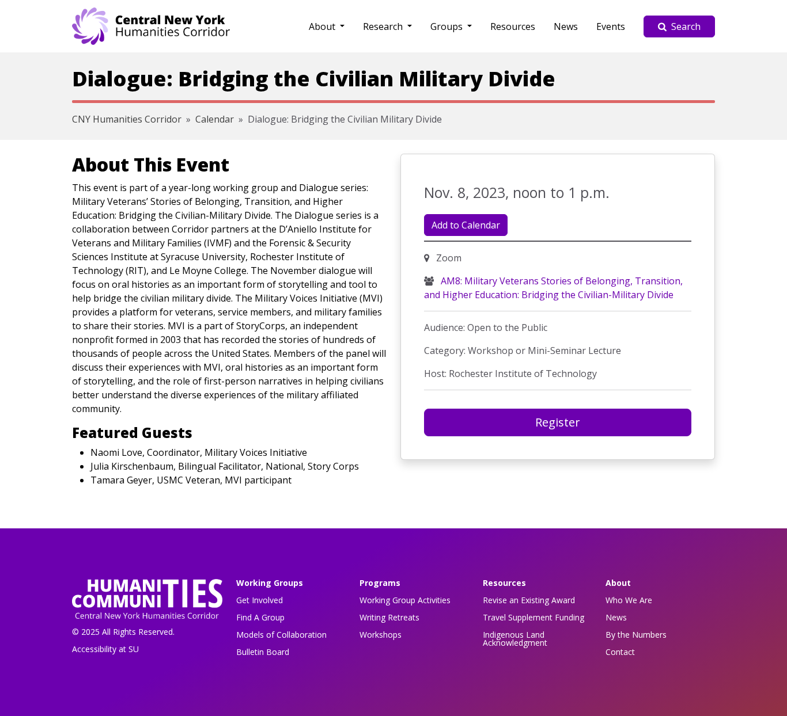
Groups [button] (447, 26)
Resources (512, 26)
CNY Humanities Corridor (126, 119)
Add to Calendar (466, 225)
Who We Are (629, 600)
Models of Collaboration (281, 634)
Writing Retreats (389, 617)
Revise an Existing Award (529, 600)
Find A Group (260, 617)
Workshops (381, 634)
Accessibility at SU (105, 648)
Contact (620, 651)
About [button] (323, 26)
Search (686, 26)
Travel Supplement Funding (533, 617)
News (566, 26)
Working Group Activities (405, 600)
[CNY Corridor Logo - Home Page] (147, 602)
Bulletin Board (262, 651)
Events (610, 26)
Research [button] (384, 26)
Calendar (214, 119)
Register (557, 422)
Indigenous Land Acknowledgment (515, 638)
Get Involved (259, 600)
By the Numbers (636, 634)
